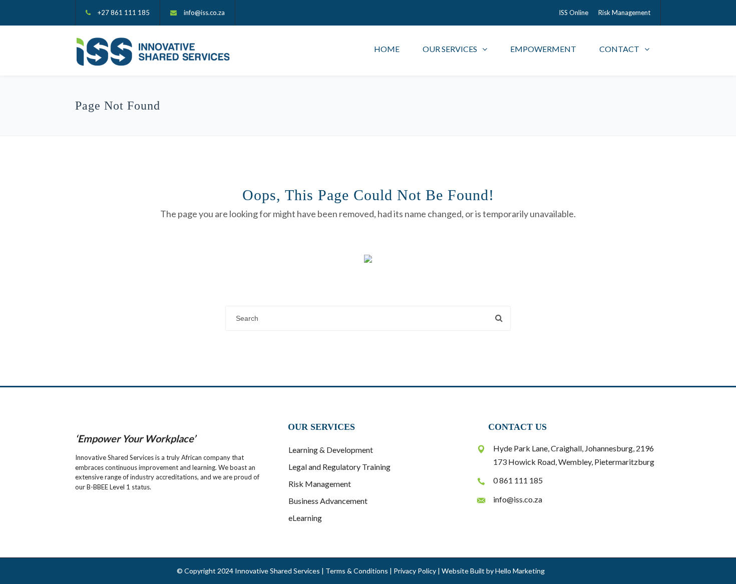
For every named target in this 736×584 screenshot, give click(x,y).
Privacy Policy (415, 570)
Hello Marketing (520, 570)
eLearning (305, 517)
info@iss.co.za (204, 13)
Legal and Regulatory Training (339, 466)
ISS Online (573, 13)
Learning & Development (330, 449)
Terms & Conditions (356, 570)
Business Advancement (327, 500)
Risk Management (624, 13)
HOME (387, 49)
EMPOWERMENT (543, 49)
